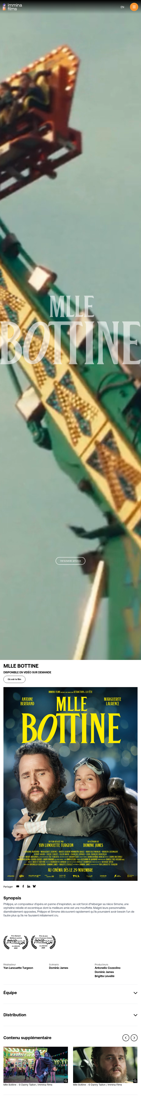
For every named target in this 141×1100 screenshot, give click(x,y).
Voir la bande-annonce (70, 561)
